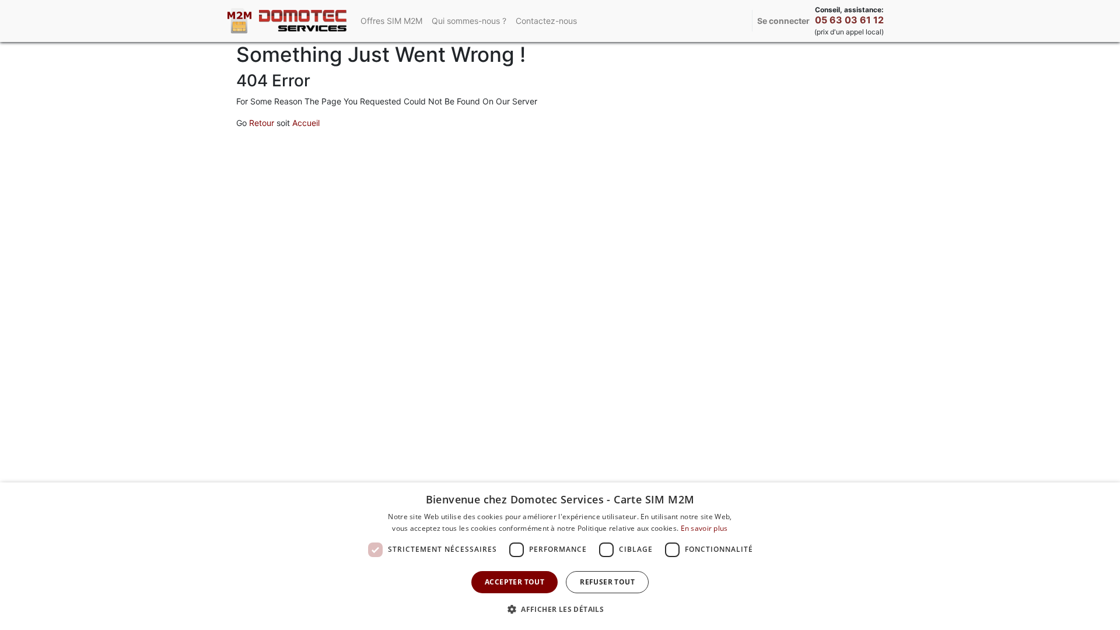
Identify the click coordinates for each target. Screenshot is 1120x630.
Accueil (306, 123)
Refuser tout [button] (607, 582)
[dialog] (560, 556)
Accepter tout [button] (514, 582)
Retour (261, 123)
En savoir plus (704, 528)
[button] (560, 609)
